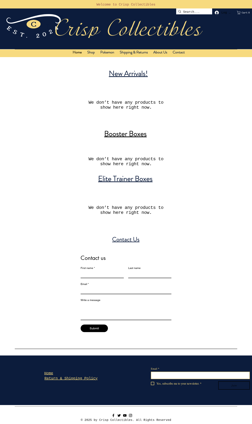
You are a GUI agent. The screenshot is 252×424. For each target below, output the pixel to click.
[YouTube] (125, 415)
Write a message (90, 300)
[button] (244, 12)
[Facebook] (113, 415)
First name (88, 268)
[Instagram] (130, 415)
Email (85, 284)
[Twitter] (119, 415)
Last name (134, 268)
